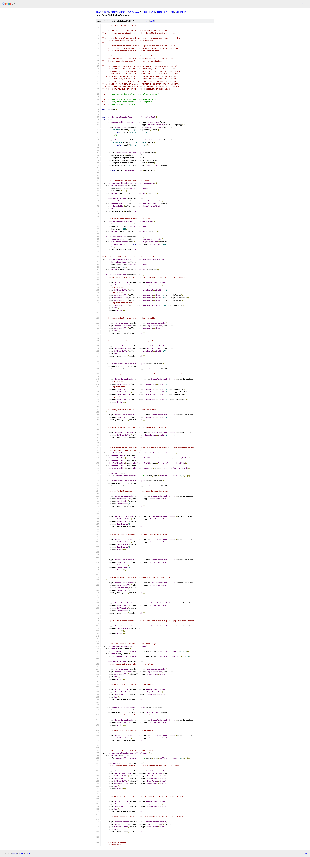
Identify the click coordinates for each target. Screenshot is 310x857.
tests (159, 11)
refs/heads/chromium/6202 (125, 11)
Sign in (305, 4)
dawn (98, 11)
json (306, 853)
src (145, 11)
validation (181, 11)
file (145, 21)
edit (152, 21)
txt (299, 853)
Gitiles (14, 853)
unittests (169, 11)
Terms (28, 853)
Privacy (21, 853)
